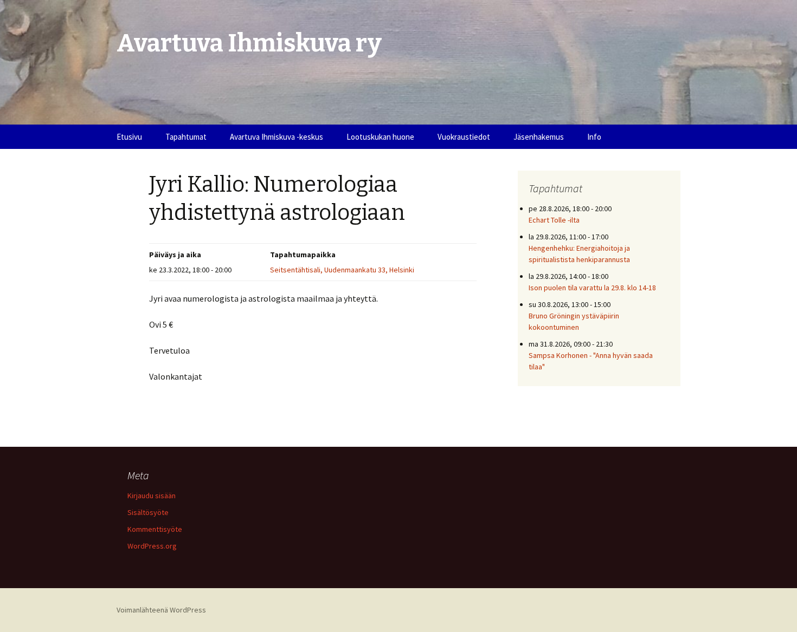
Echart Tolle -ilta (554, 220)
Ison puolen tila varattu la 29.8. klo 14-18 (592, 287)
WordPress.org (152, 546)
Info (594, 137)
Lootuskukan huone (380, 137)
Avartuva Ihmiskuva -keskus (276, 137)
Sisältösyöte (148, 512)
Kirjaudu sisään (151, 495)
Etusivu (129, 137)
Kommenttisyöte (154, 529)
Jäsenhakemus (538, 137)
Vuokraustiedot (464, 137)
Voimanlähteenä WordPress (161, 610)
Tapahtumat (186, 137)
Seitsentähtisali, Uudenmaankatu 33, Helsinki (342, 270)
